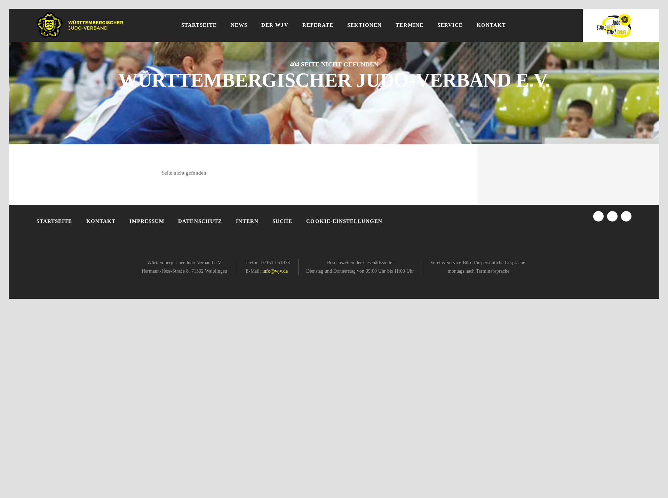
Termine (409, 25)
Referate (317, 25)
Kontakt (491, 25)
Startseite (199, 25)
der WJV (274, 25)
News (239, 25)
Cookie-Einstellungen (344, 221)
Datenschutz (200, 221)
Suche (282, 221)
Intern (247, 221)
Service (450, 25)
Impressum (146, 221)
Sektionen (364, 25)
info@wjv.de (275, 271)
